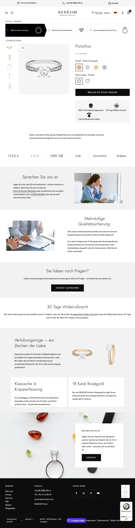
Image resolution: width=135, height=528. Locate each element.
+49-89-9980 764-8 (74, 3)
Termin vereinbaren (28, 3)
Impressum (91, 520)
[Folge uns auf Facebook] (76, 493)
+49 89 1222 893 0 (37, 194)
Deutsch (116, 13)
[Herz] (87, 81)
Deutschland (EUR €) (11, 520)
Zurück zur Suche (14, 40)
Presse (8, 495)
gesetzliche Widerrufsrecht (86, 314)
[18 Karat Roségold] (79, 67)
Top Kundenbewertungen (89, 119)
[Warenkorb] (128, 13)
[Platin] (104, 67)
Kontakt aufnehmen (67, 288)
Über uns (9, 491)
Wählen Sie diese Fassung (102, 92)
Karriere (9, 498)
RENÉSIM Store (41, 504)
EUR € (106, 13)
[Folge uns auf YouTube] (98, 493)
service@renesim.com (44, 499)
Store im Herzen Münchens (24, 191)
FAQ (7, 501)
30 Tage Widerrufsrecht (116, 110)
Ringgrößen (10, 508)
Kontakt (115, 3)
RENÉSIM (8, 21)
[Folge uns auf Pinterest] (91, 493)
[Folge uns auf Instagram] (83, 493)
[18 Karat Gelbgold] (96, 67)
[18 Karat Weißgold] (87, 67)
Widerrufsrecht (117, 520)
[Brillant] (79, 81)
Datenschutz (103, 520)
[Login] (122, 13)
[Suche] (12, 13)
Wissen (8, 505)
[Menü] (130, 503)
